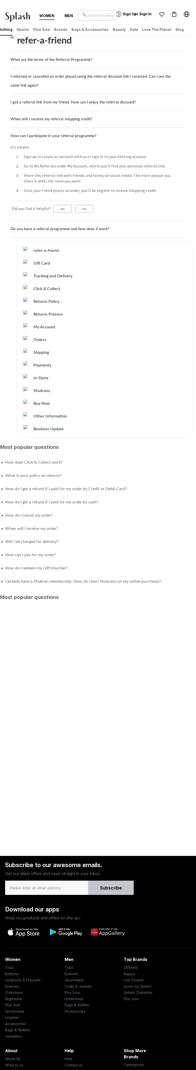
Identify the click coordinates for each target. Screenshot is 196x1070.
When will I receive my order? (31, 529)
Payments (42, 365)
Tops (9, 967)
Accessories (15, 1024)
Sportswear (14, 1011)
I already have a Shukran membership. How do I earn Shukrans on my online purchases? (83, 581)
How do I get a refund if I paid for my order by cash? (51, 502)
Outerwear (14, 992)
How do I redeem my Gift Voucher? (36, 568)
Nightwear (13, 999)
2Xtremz (131, 967)
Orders (39, 340)
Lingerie (12, 1017)
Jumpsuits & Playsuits (23, 980)
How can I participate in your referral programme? (53, 136)
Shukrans (41, 391)
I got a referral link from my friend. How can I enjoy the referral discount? (73, 102)
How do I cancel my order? (29, 515)
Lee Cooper (134, 980)
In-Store (40, 378)
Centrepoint (134, 1065)
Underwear (74, 999)
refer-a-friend (46, 251)
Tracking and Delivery (52, 276)
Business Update (48, 429)
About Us (12, 1058)
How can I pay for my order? (30, 555)
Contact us (73, 1065)
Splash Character (138, 992)
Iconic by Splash (137, 986)
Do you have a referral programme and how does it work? (60, 229)
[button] (162, 14)
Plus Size (12, 1005)
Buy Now (41, 403)
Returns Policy (46, 301)
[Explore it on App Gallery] (108, 932)
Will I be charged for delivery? (31, 542)
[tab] (98, 59)
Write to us (14, 1065)
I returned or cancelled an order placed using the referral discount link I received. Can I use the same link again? (90, 81)
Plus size (131, 999)
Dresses (12, 986)
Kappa (129, 974)
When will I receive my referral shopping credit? (51, 119)
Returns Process (48, 314)
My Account (44, 327)
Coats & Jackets (78, 986)
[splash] (19, 18)
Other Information (50, 416)
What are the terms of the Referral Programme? (51, 60)
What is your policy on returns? (33, 476)
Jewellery (13, 1036)
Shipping (41, 352)
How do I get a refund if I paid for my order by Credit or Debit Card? (66, 489)
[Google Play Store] (66, 932)
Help (68, 1058)
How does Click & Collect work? (34, 462)
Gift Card (41, 263)
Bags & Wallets (17, 1030)
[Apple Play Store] (24, 932)
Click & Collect (46, 289)
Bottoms (12, 974)
